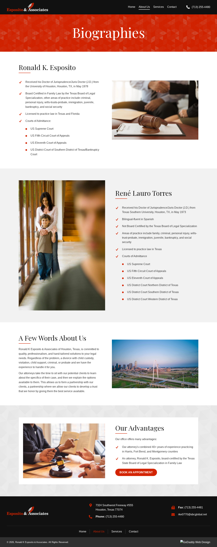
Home (82, 531)
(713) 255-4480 (115, 516)
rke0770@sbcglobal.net (192, 514)
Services (116, 531)
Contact (133, 531)
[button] (198, 7)
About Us (98, 531)
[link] (131, 7)
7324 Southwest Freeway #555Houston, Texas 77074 (114, 507)
